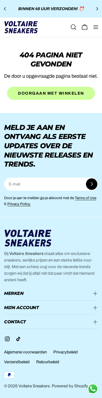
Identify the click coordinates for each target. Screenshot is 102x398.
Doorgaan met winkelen (51, 93)
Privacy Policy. (19, 204)
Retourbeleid (47, 362)
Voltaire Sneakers (34, 386)
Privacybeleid (65, 352)
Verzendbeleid (17, 362)
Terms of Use (85, 198)
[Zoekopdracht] (73, 27)
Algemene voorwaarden (25, 352)
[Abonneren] (91, 184)
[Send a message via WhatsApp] (92, 388)
